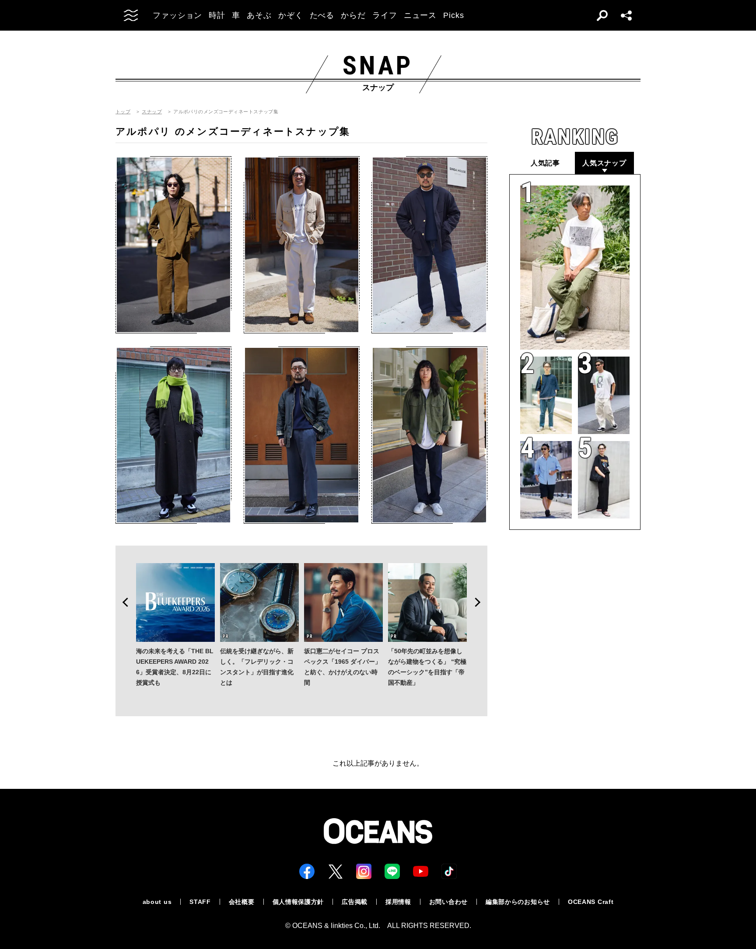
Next (480, 602)
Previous (122, 602)
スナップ (152, 111)
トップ (123, 111)
